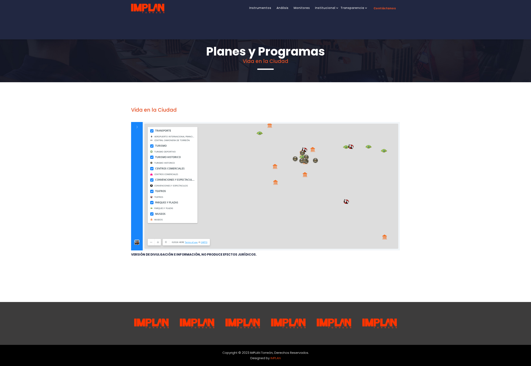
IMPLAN (275, 358)
